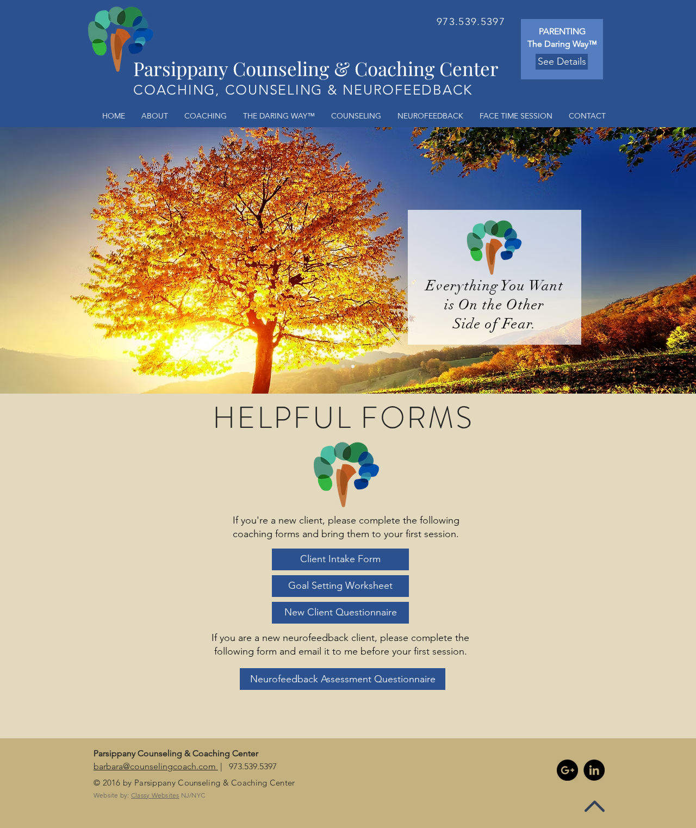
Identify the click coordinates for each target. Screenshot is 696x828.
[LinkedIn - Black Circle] (594, 770)
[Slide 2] (343, 366)
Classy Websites (155, 795)
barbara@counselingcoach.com (156, 766)
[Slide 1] (353, 366)
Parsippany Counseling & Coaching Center (316, 68)
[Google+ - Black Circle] (567, 770)
